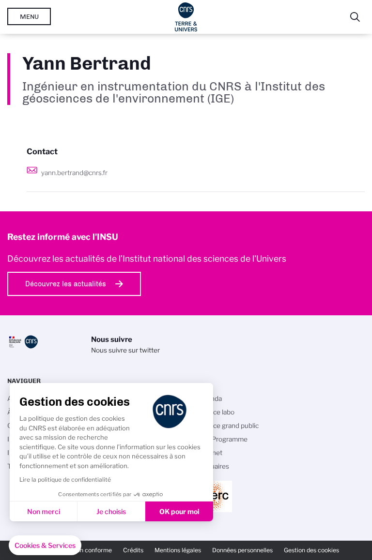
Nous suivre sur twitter (125, 350)
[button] (45, 545)
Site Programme (223, 439)
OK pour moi (179, 511)
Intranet (210, 453)
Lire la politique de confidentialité (65, 479)
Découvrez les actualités (65, 284)
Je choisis (111, 511)
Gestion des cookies (311, 550)
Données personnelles (242, 550)
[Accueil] (186, 16)
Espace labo (216, 412)
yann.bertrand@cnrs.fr (74, 173)
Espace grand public (228, 425)
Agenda (210, 398)
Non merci (43, 511)
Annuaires (213, 466)
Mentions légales (178, 550)
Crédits (133, 550)
